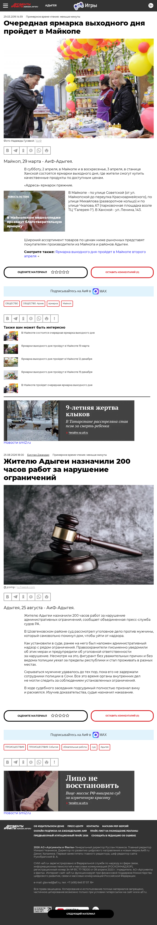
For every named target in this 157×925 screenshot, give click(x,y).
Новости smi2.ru (17, 443)
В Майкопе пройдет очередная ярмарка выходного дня (56, 385)
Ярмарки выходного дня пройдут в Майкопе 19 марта (55, 345)
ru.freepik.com (26, 587)
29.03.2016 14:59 (13, 16)
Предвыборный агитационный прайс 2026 (61, 835)
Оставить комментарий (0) (122, 272)
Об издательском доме (49, 826)
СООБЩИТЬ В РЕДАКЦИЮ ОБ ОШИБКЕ (113, 835)
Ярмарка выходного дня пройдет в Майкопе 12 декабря (56, 358)
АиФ (39, 140)
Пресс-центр (75, 826)
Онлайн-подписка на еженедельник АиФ (60, 831)
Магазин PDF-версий (115, 826)
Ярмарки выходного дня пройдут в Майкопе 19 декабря (56, 371)
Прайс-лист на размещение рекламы (114, 831)
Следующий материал (80, 914)
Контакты (92, 826)
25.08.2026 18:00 (14, 454)
